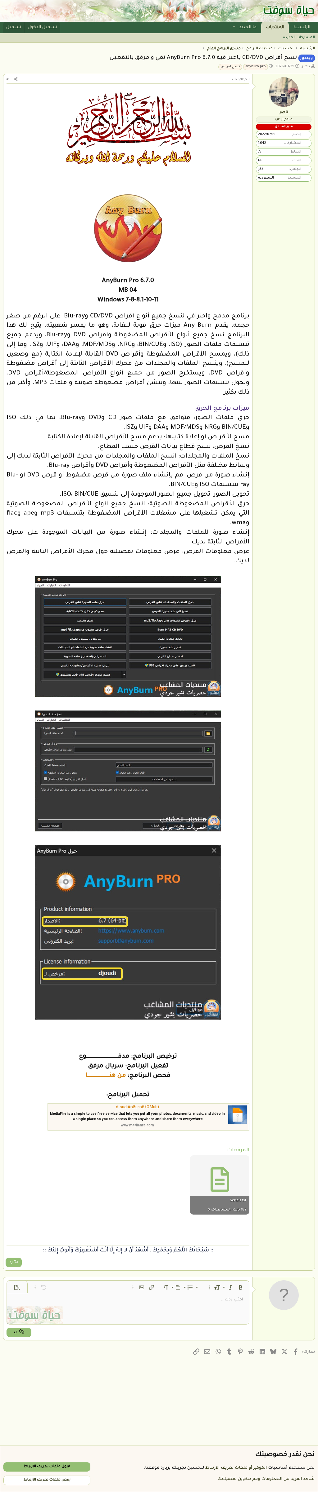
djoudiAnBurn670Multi (137, 1107)
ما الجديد (248, 27)
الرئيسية (301, 27)
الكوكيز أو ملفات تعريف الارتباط (236, 1468)
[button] (234, 27)
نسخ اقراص (230, 67)
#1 (8, 80)
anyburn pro (255, 67)
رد (11, 1262)
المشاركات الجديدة (299, 38)
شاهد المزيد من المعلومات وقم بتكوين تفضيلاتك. (265, 1479)
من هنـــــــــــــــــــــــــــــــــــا (105, 1076)
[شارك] (16, 79)
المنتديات (275, 27)
